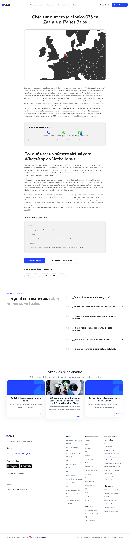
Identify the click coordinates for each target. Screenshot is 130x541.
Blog (67, 472)
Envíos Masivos (71, 475)
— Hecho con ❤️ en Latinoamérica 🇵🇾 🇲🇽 (33, 537)
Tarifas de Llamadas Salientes (73, 501)
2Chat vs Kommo (110, 500)
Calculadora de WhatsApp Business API (112, 451)
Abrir (39, 414)
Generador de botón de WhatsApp (112, 471)
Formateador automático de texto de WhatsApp (112, 465)
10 (54, 276)
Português (23, 489)
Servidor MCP (71, 483)
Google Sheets (90, 485)
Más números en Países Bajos (61, 260)
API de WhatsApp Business (72, 448)
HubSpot (88, 448)
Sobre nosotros (90, 520)
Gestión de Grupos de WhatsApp (73, 455)
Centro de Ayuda (91, 510)
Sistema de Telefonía (73, 490)
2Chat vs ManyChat (111, 490)
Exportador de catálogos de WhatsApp (112, 458)
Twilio (87, 463)
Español (16, 489)
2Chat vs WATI (109, 507)
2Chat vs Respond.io (111, 511)
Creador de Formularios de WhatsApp (112, 478)
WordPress (89, 459)
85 (28, 276)
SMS (68, 460)
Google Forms (89, 481)
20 (62, 276)
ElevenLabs (89, 467)
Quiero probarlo (120, 5)
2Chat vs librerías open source (111, 495)
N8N (87, 500)
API (67, 486)
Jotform (88, 496)
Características (71, 464)
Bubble (87, 455)
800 (45, 276)
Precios (76, 5)
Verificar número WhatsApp (109, 445)
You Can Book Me (91, 470)
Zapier (87, 441)
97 (36, 276)
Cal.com (88, 474)
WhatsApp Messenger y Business (74, 442)
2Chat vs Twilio (109, 504)
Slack (87, 452)
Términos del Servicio (83, 537)
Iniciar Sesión (105, 5)
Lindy (87, 492)
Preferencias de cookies (116, 537)
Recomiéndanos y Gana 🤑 (93, 515)
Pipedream (88, 489)
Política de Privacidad (99, 537)
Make (87, 444)
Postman (88, 478)
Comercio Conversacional (74, 479)
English (8, 489)
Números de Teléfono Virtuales (73, 495)
